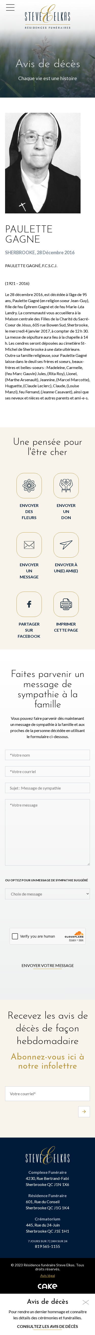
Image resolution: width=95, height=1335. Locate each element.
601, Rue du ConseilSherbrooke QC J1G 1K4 (47, 1204)
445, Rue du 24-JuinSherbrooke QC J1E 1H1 (47, 1227)
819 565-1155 (47, 1246)
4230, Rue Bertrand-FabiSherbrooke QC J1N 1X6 (47, 1181)
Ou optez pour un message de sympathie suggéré (46, 880)
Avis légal (47, 1276)
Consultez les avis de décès (47, 1326)
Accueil (33, 7)
